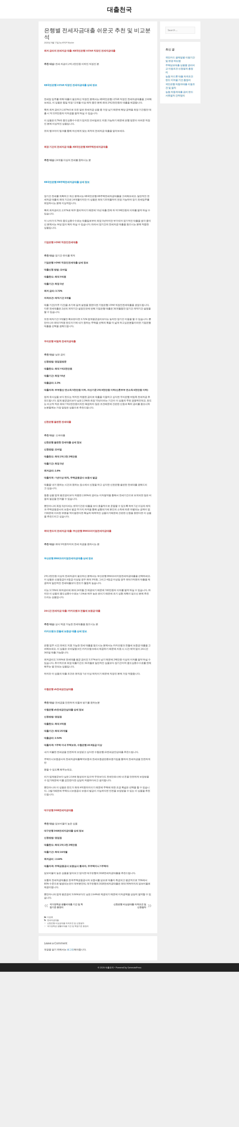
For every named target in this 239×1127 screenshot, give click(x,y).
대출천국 (119, 9)
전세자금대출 (53, 920)
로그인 (70, 949)
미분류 (50, 917)
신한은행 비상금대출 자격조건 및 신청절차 (65, 923)
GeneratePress (134, 967)
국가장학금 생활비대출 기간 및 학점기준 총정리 (68, 926)
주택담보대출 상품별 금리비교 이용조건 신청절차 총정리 (180, 69)
